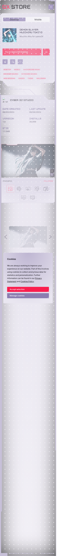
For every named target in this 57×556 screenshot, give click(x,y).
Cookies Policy (27, 281)
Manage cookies (17, 295)
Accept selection (17, 289)
